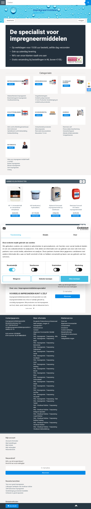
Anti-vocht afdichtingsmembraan (18, 127)
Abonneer (67, 296)
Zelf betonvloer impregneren (15, 488)
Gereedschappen (68, 131)
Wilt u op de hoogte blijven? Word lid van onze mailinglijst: (67, 286)
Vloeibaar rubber (67, 82)
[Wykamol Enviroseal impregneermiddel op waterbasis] (55, 194)
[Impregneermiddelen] (24, 81)
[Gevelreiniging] (52, 81)
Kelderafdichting (12, 133)
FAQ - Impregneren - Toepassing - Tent (45, 399)
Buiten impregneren (13, 163)
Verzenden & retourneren (69, 334)
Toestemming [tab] (15, 235)
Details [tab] (45, 235)
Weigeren (16, 279)
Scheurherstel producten (43, 127)
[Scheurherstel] (52, 112)
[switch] (34, 269)
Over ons (64, 321)
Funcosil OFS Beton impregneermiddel (76, 207)
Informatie (11, 145)
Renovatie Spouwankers (43, 131)
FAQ (34, 334)
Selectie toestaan (45, 279)
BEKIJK (11, 84)
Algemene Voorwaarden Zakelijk (43, 332)
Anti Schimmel (12, 129)
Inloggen (81, 20)
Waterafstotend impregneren (16, 96)
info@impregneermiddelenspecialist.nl (18, 327)
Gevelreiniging (41, 81)
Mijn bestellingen (11, 443)
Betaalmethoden (66, 332)
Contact (35, 330)
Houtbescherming (13, 100)
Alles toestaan (74, 279)
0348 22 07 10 (10, 329)
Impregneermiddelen (15, 81)
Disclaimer (64, 328)
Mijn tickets (9, 445)
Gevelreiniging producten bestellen (17, 491)
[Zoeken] (88, 2)
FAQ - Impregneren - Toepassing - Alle (45, 336)
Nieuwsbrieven (10, 449)
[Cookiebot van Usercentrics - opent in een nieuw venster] (78, 228)
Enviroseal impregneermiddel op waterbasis (56, 207)
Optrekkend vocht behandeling (17, 131)
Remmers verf (67, 127)
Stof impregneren (13, 167)
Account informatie (12, 441)
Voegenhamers (68, 135)
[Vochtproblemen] (24, 112)
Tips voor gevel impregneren (15, 484)
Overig (9, 169)
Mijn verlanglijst (11, 447)
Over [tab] (75, 235)
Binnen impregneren (13, 165)
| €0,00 (13, 506)
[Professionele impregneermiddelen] (45, 11)
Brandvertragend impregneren (17, 98)
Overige (66, 112)
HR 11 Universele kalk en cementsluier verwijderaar (15, 207)
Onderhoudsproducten (42, 98)
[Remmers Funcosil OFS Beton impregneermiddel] (75, 194)
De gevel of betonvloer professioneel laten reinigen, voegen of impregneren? (45, 323)
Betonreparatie (40, 129)
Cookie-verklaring (66, 330)
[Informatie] (24, 145)
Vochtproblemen (14, 112)
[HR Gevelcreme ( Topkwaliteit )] (35, 194)
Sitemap (63, 336)
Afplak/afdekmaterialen (70, 133)
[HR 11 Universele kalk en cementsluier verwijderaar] (15, 194)
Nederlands (10, 20)
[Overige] (80, 112)
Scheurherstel (41, 112)
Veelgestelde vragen (67, 338)
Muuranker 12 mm (41, 133)
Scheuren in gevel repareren (14, 493)
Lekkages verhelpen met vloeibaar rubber (19, 486)
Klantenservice (38, 328)
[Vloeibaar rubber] (80, 81)
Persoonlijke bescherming (71, 129)
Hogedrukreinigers (41, 96)
